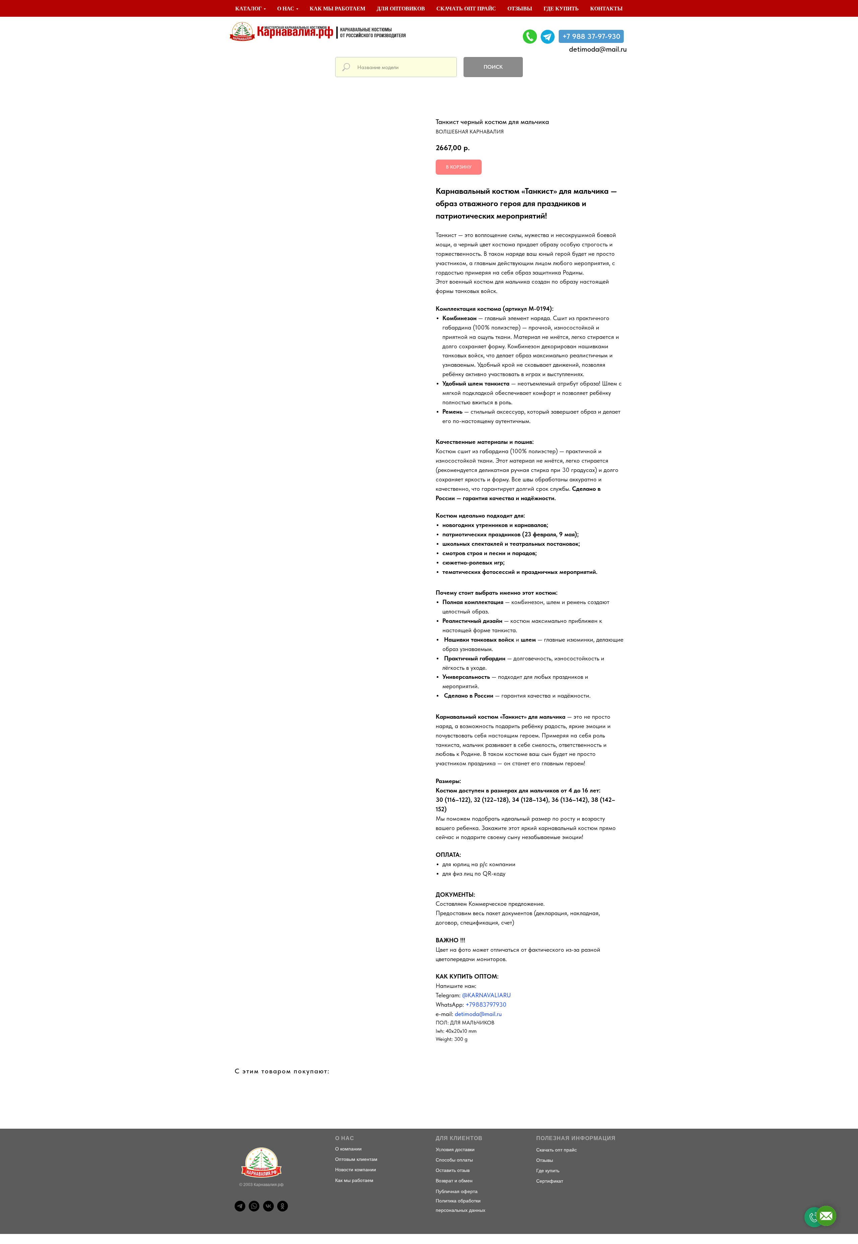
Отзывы (519, 8)
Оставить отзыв (453, 1170)
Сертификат (549, 1181)
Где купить (561, 8)
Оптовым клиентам (356, 1159)
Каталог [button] (248, 8)
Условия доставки (455, 1149)
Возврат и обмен (454, 1180)
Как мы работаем (337, 8)
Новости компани (354, 1169)
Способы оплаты (454, 1160)
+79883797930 (486, 1004)
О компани (347, 1148)
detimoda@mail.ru (598, 49)
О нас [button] (285, 8)
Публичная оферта (457, 1191)
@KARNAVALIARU (486, 995)
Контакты (606, 8)
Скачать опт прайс (466, 8)
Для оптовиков (401, 8)
